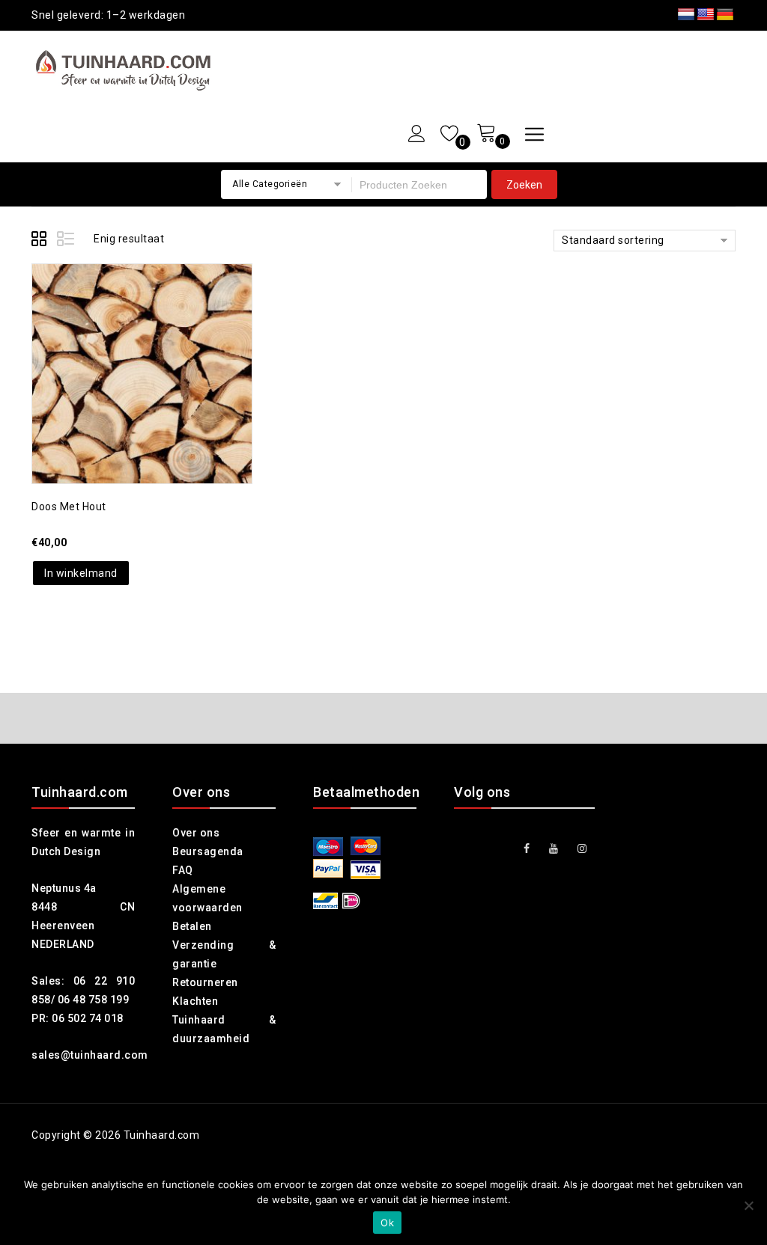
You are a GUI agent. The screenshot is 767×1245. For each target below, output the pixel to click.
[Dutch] (686, 14)
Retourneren (205, 982)
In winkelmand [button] (81, 573)
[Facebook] (527, 849)
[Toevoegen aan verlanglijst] (127, 334)
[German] (725, 14)
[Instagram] (582, 849)
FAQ (182, 870)
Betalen (192, 926)
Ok (387, 1223)
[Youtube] (554, 849)
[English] (706, 14)
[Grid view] (41, 241)
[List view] (66, 241)
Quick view (157, 334)
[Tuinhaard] (126, 70)
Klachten (195, 1001)
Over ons (195, 833)
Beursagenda (207, 851)
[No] (748, 1205)
